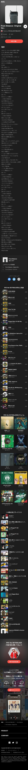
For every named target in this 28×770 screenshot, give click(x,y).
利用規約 (3, 750)
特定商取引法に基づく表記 (18, 752)
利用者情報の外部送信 (5, 752)
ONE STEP (21, 485)
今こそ (7, 467)
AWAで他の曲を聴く (14, 661)
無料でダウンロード (14, 690)
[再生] (25, 26)
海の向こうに (7, 430)
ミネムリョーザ (21, 503)
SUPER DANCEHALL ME (7, 503)
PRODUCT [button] (4, 731)
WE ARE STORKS (7, 485)
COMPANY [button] (4, 735)
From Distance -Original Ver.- (11, 724)
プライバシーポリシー (12, 750)
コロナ (20, 467)
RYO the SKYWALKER (14, 31)
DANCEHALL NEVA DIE (7, 448)
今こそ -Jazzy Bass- (21, 448)
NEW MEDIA (20, 430)
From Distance (13, 259)
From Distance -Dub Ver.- (11, 269)
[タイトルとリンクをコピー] (18, 279)
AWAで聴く (14, 41)
